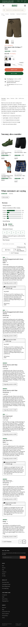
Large (7, 64)
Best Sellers (12, 14)
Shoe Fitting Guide (6, 586)
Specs (8, 98)
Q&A (16, 98)
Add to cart (14, 69)
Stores (18, 1)
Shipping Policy (5, 601)
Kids (3, 569)
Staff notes (21, 98)
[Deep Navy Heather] (10, 59)
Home (2, 14)
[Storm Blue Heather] (13, 59)
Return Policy (5, 599)
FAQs (3, 597)
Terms (3, 617)
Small (14, 64)
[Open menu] (3, 5)
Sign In (25, 2)
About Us (4, 607)
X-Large (20, 64)
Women (3, 567)
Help (22, 1)
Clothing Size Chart (6, 584)
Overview (3, 98)
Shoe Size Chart (5, 582)
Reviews (12, 98)
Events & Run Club (6, 611)
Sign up (23, 557)
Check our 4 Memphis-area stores (13, 82)
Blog (3, 609)
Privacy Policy (5, 615)
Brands (3, 573)
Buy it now (14, 73)
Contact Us (4, 595)
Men (3, 565)
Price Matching (5, 588)
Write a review (5, 197)
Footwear (7, 14)
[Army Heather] (6, 59)
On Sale (3, 575)
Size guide (21, 62)
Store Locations (5, 613)
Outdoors (4, 571)
